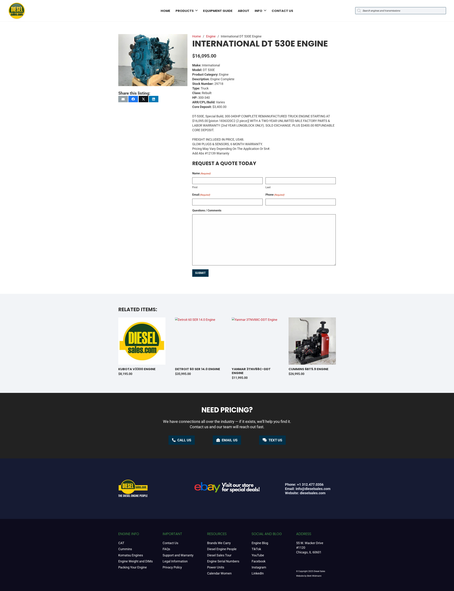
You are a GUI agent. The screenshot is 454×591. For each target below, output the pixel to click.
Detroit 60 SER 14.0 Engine (197, 369)
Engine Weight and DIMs (135, 561)
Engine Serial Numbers (223, 561)
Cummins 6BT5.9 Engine (308, 369)
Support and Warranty (178, 555)
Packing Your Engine (132, 567)
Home (196, 36)
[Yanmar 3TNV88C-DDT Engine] (255, 341)
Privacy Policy (172, 567)
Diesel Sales (319, 571)
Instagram (259, 567)
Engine (211, 36)
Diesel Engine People (222, 549)
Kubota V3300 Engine (137, 369)
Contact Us (170, 543)
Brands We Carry (219, 543)
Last (268, 187)
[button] (196, 11)
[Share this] (133, 99)
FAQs (166, 549)
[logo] (16, 10)
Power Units (215, 567)
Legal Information (175, 561)
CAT (121, 543)
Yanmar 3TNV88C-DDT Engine (251, 371)
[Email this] (123, 99)
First (195, 187)
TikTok (256, 549)
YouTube (258, 555)
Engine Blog (260, 543)
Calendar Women (219, 573)
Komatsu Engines (130, 555)
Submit (200, 273)
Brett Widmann (314, 576)
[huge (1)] (227, 489)
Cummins (125, 549)
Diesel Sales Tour (219, 555)
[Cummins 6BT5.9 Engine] (312, 341)
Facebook (258, 561)
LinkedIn (258, 573)
